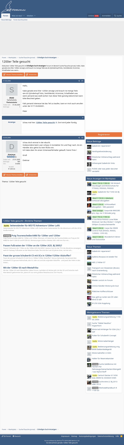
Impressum (65, 436)
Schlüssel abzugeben (102, 199)
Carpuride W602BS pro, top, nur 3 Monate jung (106, 211)
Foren (5, 15)
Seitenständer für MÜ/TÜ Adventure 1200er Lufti (32, 225)
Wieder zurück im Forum (102, 280)
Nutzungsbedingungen (87, 436)
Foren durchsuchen (20, 20)
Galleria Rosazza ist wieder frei (104, 256)
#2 (82, 138)
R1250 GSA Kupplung (101, 303)
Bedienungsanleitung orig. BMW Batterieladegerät (106, 347)
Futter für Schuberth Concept (104, 335)
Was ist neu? (17, 15)
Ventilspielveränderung (101, 151)
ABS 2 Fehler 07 (98, 262)
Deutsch (17, 436)
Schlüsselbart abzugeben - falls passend (104, 205)
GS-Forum (7, 436)
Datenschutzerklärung (106, 436)
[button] (24, 15)
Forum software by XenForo (62, 440)
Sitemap (74, 436)
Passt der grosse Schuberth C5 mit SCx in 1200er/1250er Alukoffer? (37, 255)
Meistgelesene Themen (98, 312)
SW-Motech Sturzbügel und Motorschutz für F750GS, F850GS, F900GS (106, 185)
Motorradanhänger (103, 341)
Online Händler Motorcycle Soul (105, 286)
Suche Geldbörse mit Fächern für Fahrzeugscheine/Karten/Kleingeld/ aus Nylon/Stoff (106, 368)
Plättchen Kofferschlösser (102, 291)
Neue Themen (94, 246)
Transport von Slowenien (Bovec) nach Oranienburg (106, 269)
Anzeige (11, 122)
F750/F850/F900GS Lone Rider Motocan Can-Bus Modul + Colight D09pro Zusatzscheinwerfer (106, 221)
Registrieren (104, 134)
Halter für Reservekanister (103, 358)
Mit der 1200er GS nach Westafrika (20, 267)
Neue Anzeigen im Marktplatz (101, 178)
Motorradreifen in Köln (101, 353)
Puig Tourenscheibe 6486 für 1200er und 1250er (32, 235)
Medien (30, 15)
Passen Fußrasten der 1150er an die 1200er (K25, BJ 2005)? (32, 245)
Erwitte (17, 164)
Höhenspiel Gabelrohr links (103, 163)
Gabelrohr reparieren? (101, 146)
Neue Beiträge (6, 20)
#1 (82, 81)
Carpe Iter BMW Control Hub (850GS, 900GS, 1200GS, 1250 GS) (105, 230)
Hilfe (117, 436)
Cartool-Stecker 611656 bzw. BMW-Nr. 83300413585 (105, 376)
